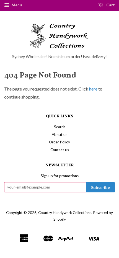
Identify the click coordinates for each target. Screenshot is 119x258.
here (93, 88)
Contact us (59, 150)
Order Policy (59, 142)
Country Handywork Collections (64, 212)
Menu (16, 4)
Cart (110, 4)
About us (59, 134)
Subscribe (100, 187)
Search (59, 127)
